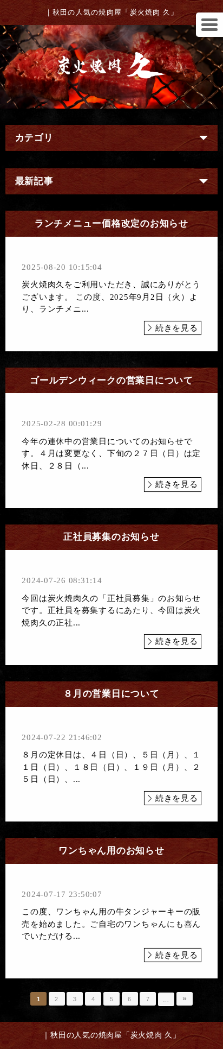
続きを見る (176, 328)
